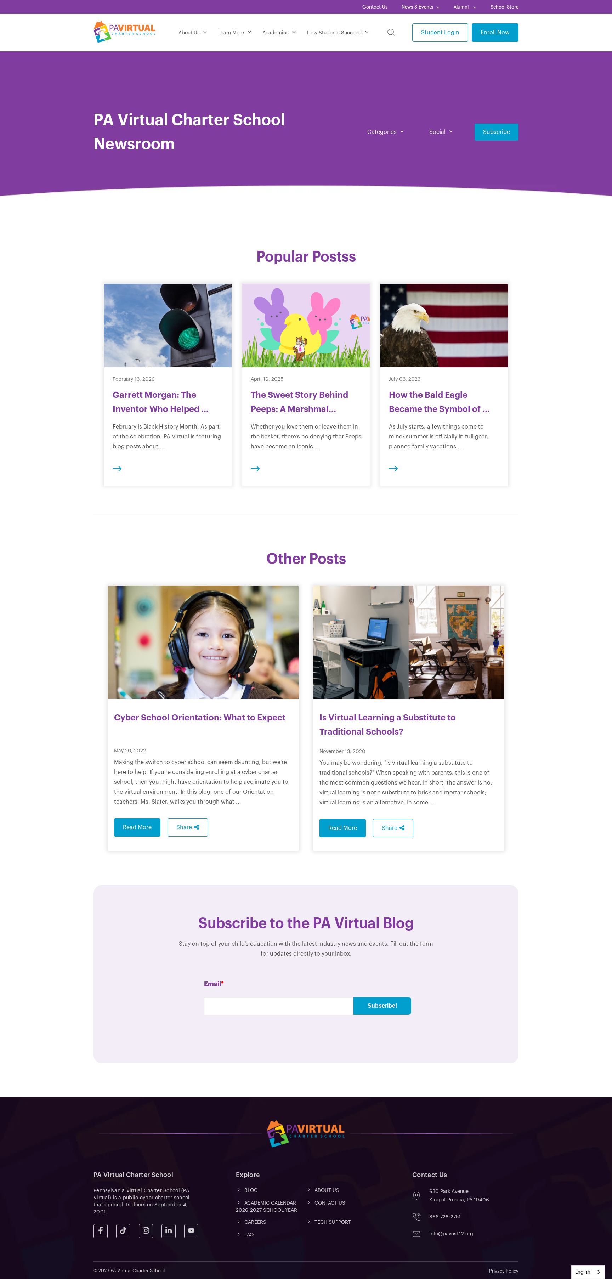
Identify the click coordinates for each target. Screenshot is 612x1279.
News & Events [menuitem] (417, 7)
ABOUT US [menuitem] (326, 1190)
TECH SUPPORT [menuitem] (332, 1222)
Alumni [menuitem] (462, 7)
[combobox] (588, 1272)
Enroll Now (495, 32)
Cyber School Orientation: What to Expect (199, 717)
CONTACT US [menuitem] (329, 1203)
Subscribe (496, 132)
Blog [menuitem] (251, 1190)
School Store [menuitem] (504, 7)
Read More (137, 827)
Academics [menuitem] (275, 32)
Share (184, 827)
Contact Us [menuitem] (374, 7)
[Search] (391, 33)
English (582, 1272)
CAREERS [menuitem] (255, 1222)
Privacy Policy (503, 1271)
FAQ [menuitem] (249, 1235)
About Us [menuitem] (189, 32)
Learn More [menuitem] (231, 32)
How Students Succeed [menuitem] (334, 32)
